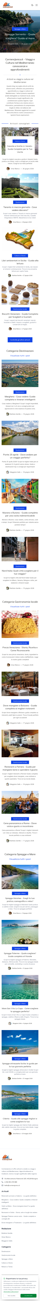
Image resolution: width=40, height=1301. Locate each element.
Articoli (5, 1191)
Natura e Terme (20, 141)
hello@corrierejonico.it (12, 1185)
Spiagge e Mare (20, 29)
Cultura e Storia (20, 256)
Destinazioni (20, 202)
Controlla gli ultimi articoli (20, 340)
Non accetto (11, 1295)
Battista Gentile (7, 1233)
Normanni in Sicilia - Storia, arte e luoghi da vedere (19, 1212)
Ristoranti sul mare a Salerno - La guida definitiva (19, 1196)
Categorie (6, 1247)
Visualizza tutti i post (20, 355)
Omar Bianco (6, 1237)
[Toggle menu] (37, 5)
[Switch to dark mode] (32, 5)
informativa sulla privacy (11, 1291)
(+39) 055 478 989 (10, 1182)
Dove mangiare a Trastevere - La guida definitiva (19, 1223)
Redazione (6, 1228)
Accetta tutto (29, 1295)
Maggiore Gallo (7, 1241)
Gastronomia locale (20, 309)
